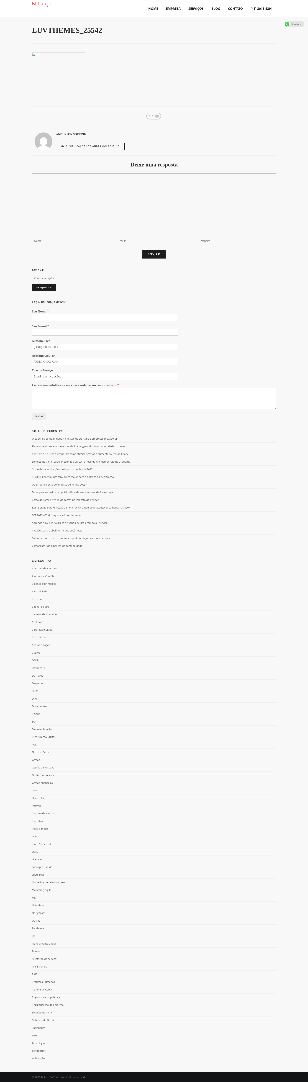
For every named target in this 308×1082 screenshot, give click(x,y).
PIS (33, 936)
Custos (36, 652)
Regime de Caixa (42, 989)
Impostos (37, 821)
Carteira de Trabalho (44, 614)
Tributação (38, 1058)
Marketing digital (42, 890)
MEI (34, 897)
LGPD (35, 851)
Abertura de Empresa (45, 568)
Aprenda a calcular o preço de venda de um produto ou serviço (69, 523)
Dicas (35, 691)
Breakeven (38, 599)
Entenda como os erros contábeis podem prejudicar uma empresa (71, 538)
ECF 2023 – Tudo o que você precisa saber (57, 515)
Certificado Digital (42, 629)
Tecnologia (38, 1043)
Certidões (37, 622)
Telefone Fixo (41, 341)
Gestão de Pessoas (43, 767)
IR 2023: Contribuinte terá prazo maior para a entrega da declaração (73, 477)
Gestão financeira (42, 782)
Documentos (39, 706)
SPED (35, 1035)
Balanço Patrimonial (44, 583)
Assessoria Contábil (43, 576)
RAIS (34, 974)
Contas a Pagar (41, 645)
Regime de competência (46, 997)
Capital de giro (40, 606)
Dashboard (38, 668)
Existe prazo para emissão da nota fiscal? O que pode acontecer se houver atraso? (81, 507)
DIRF (34, 698)
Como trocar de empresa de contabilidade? (57, 545)
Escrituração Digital (43, 737)
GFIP (34, 790)
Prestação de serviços (45, 959)
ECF (34, 721)
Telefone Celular (43, 356)
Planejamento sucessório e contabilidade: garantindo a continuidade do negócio (80, 446)
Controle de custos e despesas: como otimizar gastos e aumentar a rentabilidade (80, 454)
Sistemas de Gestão (43, 1020)
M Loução (43, 3)
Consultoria (39, 637)
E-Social (36, 714)
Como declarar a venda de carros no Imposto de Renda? (65, 500)
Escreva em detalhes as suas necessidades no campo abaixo (75, 385)
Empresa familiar (42, 729)
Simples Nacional (42, 1012)
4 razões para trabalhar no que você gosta (57, 530)
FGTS (35, 744)
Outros (36, 920)
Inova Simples (40, 828)
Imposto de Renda (43, 813)
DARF (35, 660)
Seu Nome (40, 311)
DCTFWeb (37, 675)
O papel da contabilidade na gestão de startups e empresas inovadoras (74, 438)
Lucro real (38, 874)
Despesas (37, 683)
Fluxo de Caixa (40, 752)
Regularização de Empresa (48, 1005)
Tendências (39, 1050)
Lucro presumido (42, 867)
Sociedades (38, 1027)
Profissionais (39, 966)
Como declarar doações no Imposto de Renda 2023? (63, 469)
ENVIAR (39, 416)
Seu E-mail (40, 326)
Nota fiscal (38, 905)
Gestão (36, 760)
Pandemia (38, 928)
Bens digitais (39, 591)
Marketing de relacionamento (49, 882)
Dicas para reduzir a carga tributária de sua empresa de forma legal (73, 492)
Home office (39, 798)
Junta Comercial (41, 844)
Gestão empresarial (43, 775)
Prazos (36, 951)
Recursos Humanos (43, 982)
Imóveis (36, 805)
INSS (34, 836)
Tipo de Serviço (42, 370)
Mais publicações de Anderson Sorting (90, 146)
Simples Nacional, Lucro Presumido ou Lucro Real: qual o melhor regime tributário (81, 461)
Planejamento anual (44, 943)
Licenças (37, 859)
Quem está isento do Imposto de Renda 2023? (59, 484)
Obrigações (38, 913)
